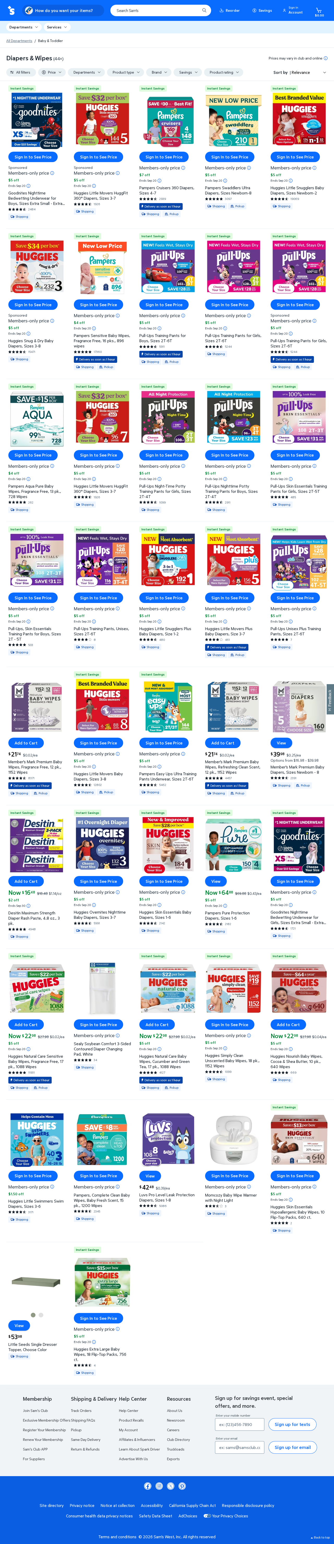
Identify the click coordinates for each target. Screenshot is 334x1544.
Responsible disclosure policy (248, 1505)
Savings (265, 10)
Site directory (52, 1505)
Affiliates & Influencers (137, 1439)
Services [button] (54, 27)
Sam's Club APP (35, 1449)
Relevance (301, 72)
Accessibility (152, 1505)
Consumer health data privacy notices (99, 1516)
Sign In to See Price (33, 157)
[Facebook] (148, 1486)
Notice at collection (118, 1505)
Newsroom (176, 1420)
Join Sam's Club (35, 1410)
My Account (128, 1429)
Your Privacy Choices (230, 1516)
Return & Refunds (85, 1449)
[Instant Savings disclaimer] (28, 186)
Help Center (128, 1410)
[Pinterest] (182, 1486)
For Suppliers (34, 1458)
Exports (173, 1458)
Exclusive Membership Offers (46, 1420)
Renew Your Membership (43, 1439)
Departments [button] (20, 27)
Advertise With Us (133, 1458)
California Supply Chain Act (192, 1505)
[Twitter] (171, 1486)
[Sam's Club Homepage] (11, 10)
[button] (293, 10)
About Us (174, 1410)
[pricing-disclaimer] (326, 58)
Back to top (322, 1537)
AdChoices (187, 1516)
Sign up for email (293, 1447)
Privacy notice (82, 1505)
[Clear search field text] (192, 10)
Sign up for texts (292, 1424)
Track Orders (81, 1410)
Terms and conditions (117, 1537)
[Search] (204, 10)
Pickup (76, 1429)
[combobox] (160, 10)
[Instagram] (159, 1486)
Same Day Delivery (85, 1439)
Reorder (233, 10)
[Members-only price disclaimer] (52, 173)
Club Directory (178, 1439)
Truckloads (175, 1449)
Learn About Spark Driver (139, 1449)
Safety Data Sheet (155, 1516)
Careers (173, 1429)
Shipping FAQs (83, 1420)
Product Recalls (131, 1420)
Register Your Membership (44, 1429)
